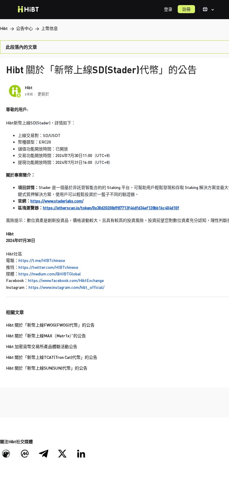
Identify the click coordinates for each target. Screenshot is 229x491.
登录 (168, 9)
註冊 (186, 9)
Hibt (4, 28)
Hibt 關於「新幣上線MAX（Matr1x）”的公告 (46, 335)
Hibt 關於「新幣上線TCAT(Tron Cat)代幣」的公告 (51, 357)
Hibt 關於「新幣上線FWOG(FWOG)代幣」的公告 (50, 324)
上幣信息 (49, 28)
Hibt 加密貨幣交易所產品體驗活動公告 (41, 346)
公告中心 (24, 28)
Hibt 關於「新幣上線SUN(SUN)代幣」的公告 (46, 367)
